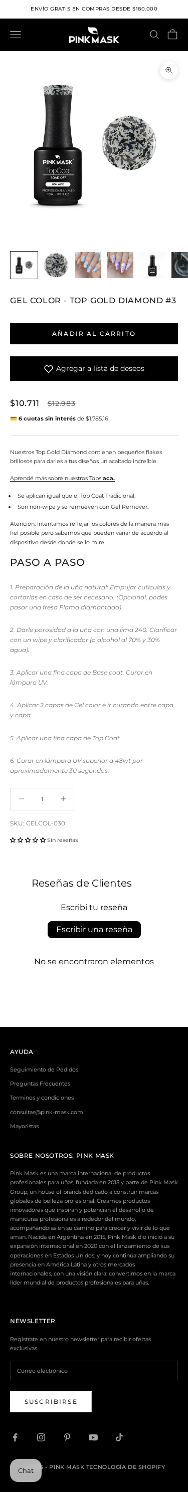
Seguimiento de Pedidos (44, 1069)
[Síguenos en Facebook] (15, 1437)
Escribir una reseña (94, 929)
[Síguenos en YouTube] (93, 1437)
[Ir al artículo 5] (152, 265)
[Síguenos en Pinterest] (67, 1437)
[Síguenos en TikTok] (119, 1437)
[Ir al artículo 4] (120, 265)
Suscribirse (51, 1401)
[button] (28, 839)
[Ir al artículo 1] (24, 265)
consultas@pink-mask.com (46, 1112)
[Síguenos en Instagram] (41, 1437)
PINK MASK (95, 1155)
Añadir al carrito (94, 333)
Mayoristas (24, 1126)
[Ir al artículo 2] (56, 265)
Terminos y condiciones (42, 1097)
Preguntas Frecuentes (40, 1083)
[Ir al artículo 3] (88, 265)
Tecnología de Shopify (125, 1466)
